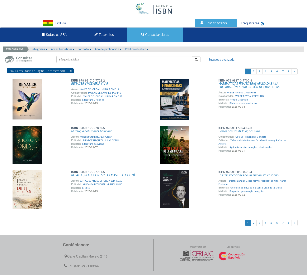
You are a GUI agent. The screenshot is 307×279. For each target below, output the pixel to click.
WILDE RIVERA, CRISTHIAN (241, 92)
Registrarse (250, 23)
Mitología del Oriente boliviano (91, 131)
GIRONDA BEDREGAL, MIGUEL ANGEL (103, 184)
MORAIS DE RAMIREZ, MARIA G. (105, 92)
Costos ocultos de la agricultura (239, 131)
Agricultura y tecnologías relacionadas (251, 147)
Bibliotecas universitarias (243, 103)
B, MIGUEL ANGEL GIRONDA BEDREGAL (101, 180)
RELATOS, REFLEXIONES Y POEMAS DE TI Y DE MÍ (103, 175)
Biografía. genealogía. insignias (247, 191)
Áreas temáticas (61, 49)
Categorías (38, 49)
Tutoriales (106, 35)
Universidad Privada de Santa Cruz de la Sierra (256, 187)
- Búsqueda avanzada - (221, 59)
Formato (83, 49)
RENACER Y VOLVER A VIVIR (89, 83)
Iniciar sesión (217, 23)
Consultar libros (156, 35)
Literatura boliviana (93, 143)
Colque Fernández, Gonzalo (250, 136)
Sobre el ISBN (56, 35)
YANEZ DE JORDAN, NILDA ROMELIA (99, 89)
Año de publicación (107, 49)
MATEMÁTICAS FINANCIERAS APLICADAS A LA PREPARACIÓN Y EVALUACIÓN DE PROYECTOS (248, 85)
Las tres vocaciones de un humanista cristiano (248, 175)
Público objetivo (135, 49)
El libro (86, 187)
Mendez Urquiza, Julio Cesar (96, 136)
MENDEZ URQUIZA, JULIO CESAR (101, 140)
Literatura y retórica (93, 99)
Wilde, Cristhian (239, 99)
